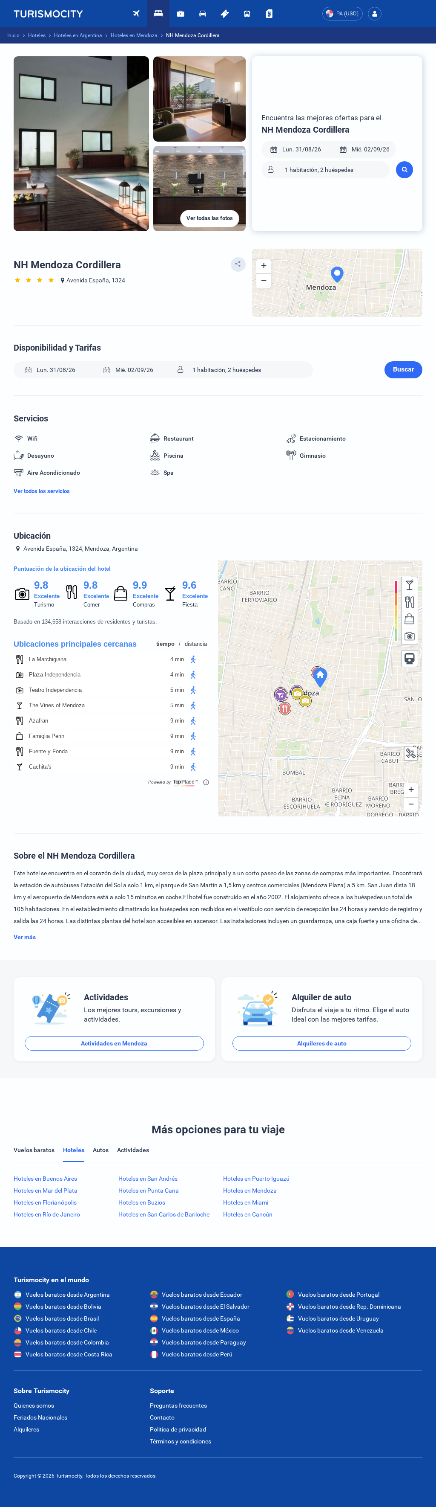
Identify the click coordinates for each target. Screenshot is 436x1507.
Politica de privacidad (178, 1429)
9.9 (139, 585)
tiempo (165, 644)
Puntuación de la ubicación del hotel (62, 569)
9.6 (189, 585)
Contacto (162, 1417)
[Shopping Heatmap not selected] (409, 619)
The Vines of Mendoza (57, 705)
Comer (91, 604)
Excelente (47, 596)
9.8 (41, 585)
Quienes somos (34, 1405)
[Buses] (247, 13)
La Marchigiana (47, 659)
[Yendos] (269, 13)
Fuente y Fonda (48, 751)
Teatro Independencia (55, 690)
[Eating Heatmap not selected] (409, 602)
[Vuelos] (48, 13)
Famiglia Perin (46, 736)
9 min (177, 720)
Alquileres (26, 1429)
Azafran (38, 720)
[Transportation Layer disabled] (409, 658)
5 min (177, 690)
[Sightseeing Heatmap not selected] (409, 636)
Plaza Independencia (54, 674)
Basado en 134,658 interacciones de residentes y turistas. (85, 621)
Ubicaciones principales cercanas (75, 644)
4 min (177, 659)
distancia (196, 644)
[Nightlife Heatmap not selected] (409, 585)
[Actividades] (225, 13)
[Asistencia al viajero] (180, 13)
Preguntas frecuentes (178, 1405)
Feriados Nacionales (40, 1417)
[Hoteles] (158, 13)
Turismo (44, 604)
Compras (144, 604)
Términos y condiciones (180, 1441)
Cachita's (40, 767)
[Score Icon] (22, 593)
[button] (375, 13)
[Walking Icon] (193, 659)
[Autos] (203, 13)
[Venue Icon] (19, 659)
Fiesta (190, 604)
